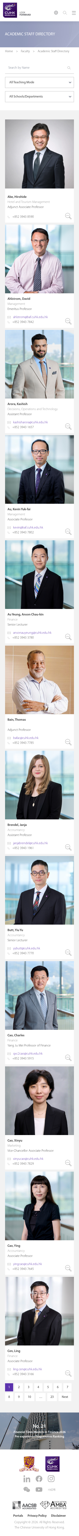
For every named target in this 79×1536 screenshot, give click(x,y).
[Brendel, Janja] (39, 802)
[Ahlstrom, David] (39, 276)
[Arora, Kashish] (39, 381)
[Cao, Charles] (39, 1012)
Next (65, 1397)
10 (29, 1397)
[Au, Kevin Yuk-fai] (39, 486)
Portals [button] (18, 1516)
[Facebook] (39, 1478)
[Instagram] (52, 1478)
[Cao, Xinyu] (39, 1118)
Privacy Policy (37, 1516)
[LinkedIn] (27, 1478)
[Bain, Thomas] (39, 697)
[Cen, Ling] (39, 1328)
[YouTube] (39, 1489)
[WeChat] (27, 1489)
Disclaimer (58, 1516)
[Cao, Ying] (39, 1223)
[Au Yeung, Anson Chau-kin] (39, 591)
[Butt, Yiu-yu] (39, 907)
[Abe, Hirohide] (39, 171)
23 (52, 1397)
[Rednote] (52, 1490)
